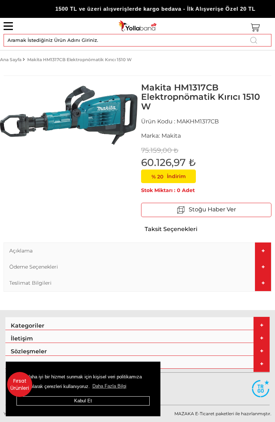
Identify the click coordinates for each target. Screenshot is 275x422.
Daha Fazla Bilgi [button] (109, 386)
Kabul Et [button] (83, 400)
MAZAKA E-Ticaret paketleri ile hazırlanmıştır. (222, 413)
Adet (188, 190)
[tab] (137, 251)
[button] (137, 251)
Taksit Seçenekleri (171, 229)
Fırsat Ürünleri (19, 384)
